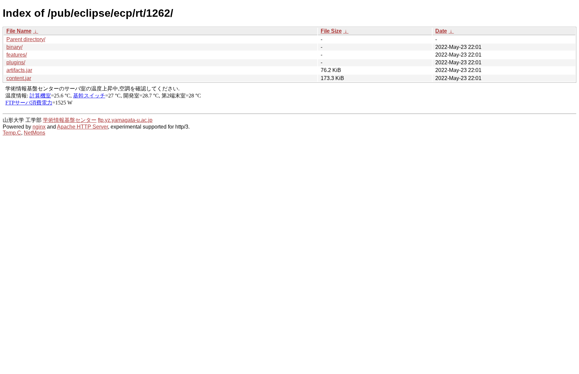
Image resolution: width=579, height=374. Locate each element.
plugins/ (15, 62)
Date (441, 31)
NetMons (34, 133)
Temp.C (12, 133)
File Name (18, 31)
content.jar (18, 78)
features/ (16, 55)
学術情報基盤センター (69, 120)
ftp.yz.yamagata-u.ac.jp (125, 120)
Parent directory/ (25, 39)
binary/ (14, 47)
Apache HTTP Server (82, 127)
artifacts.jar (19, 70)
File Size (331, 31)
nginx (39, 127)
